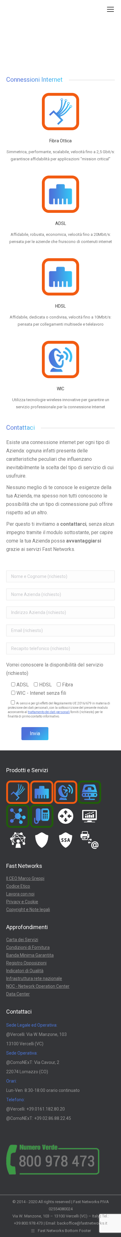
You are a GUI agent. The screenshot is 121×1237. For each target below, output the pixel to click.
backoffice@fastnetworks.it (82, 1223)
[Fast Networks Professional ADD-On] (18, 840)
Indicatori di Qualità (24, 970)
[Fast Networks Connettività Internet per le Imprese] (42, 792)
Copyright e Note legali (28, 909)
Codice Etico (18, 886)
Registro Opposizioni (26, 962)
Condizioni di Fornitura (28, 947)
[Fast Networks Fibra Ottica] (18, 792)
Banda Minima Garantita (30, 955)
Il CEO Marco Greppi (25, 878)
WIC (60, 388)
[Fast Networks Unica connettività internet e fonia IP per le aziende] (18, 816)
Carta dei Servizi (22, 939)
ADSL (60, 223)
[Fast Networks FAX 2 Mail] (90, 840)
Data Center (18, 994)
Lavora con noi (20, 893)
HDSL (60, 306)
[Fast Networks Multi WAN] (66, 816)
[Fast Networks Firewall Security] (42, 840)
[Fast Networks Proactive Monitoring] (90, 816)
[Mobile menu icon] (110, 9)
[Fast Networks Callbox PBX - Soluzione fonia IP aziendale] (42, 816)
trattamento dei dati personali (49, 712)
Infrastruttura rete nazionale (34, 978)
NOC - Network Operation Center (37, 986)
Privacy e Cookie (22, 901)
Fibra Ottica (60, 140)
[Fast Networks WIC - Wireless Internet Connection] (66, 792)
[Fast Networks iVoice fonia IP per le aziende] (90, 792)
